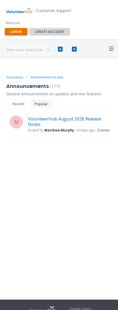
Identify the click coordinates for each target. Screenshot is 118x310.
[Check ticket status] (74, 49)
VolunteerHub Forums (46, 77)
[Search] (48, 50)
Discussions (14, 77)
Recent (18, 103)
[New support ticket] (60, 49)
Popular (41, 103)
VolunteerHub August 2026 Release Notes (64, 121)
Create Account (49, 31)
